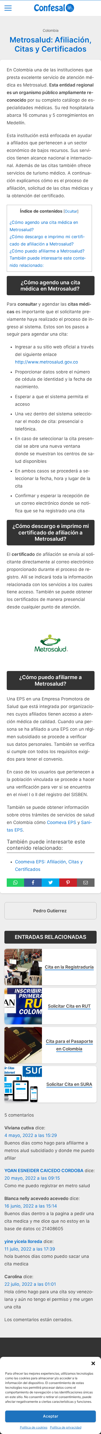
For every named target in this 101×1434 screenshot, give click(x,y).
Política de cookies (33, 1427)
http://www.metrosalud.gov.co (46, 362)
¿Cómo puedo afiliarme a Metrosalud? (47, 251)
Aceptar (50, 1416)
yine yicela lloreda (23, 1241)
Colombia (51, 30)
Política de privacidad (65, 1427)
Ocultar (71, 211)
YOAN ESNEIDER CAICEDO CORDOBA (43, 1170)
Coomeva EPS (61, 822)
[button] (93, 1363)
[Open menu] (8, 8)
